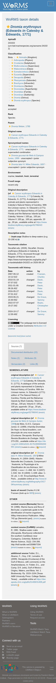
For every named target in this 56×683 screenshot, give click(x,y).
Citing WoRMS (36, 612)
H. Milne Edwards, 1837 (28, 164)
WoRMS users (8, 623)
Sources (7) (16, 346)
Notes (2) (15, 358)
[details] (11, 228)
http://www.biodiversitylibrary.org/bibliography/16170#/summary (28, 482)
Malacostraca (20, 69)
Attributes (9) (30, 358)
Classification (15, 54)
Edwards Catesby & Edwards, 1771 (27, 378)
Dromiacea (19, 86)
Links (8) (34, 364)
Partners (6, 620)
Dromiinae (18, 95)
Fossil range (14, 181)
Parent (11, 123)
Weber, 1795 (20, 126)
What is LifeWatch (10, 615)
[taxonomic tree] (14, 336)
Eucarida (18, 74)
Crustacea (18, 63)
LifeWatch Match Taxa (40, 632)
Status (11, 105)
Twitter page (12, 649)
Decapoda (18, 77)
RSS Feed (11, 652)
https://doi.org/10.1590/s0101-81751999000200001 (28, 444)
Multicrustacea (20, 66)
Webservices (36, 635)
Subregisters (8, 618)
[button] (8, 26)
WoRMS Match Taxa (39, 629)
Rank (10, 114)
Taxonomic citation (17, 244)
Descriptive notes (16, 233)
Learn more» (52, 668)
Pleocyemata (20, 80)
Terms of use (36, 615)
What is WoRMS (9, 612)
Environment (14, 172)
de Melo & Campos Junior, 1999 (27, 421)
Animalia (23, 57)
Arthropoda (19, 60)
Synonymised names (18, 143)
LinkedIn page (12, 655)
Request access (37, 618)
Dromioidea (19, 89)
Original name (15, 131)
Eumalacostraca (21, 72)
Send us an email (14, 646)
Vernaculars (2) (18, 364)
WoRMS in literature (11, 626)
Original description (18, 190)
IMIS (31, 493)
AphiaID (12, 39)
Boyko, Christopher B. (42, 306)
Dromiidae (18, 92)
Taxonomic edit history (19, 267)
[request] (42, 447)
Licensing (13, 319)
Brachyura (18, 83)
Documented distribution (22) (24, 352)
